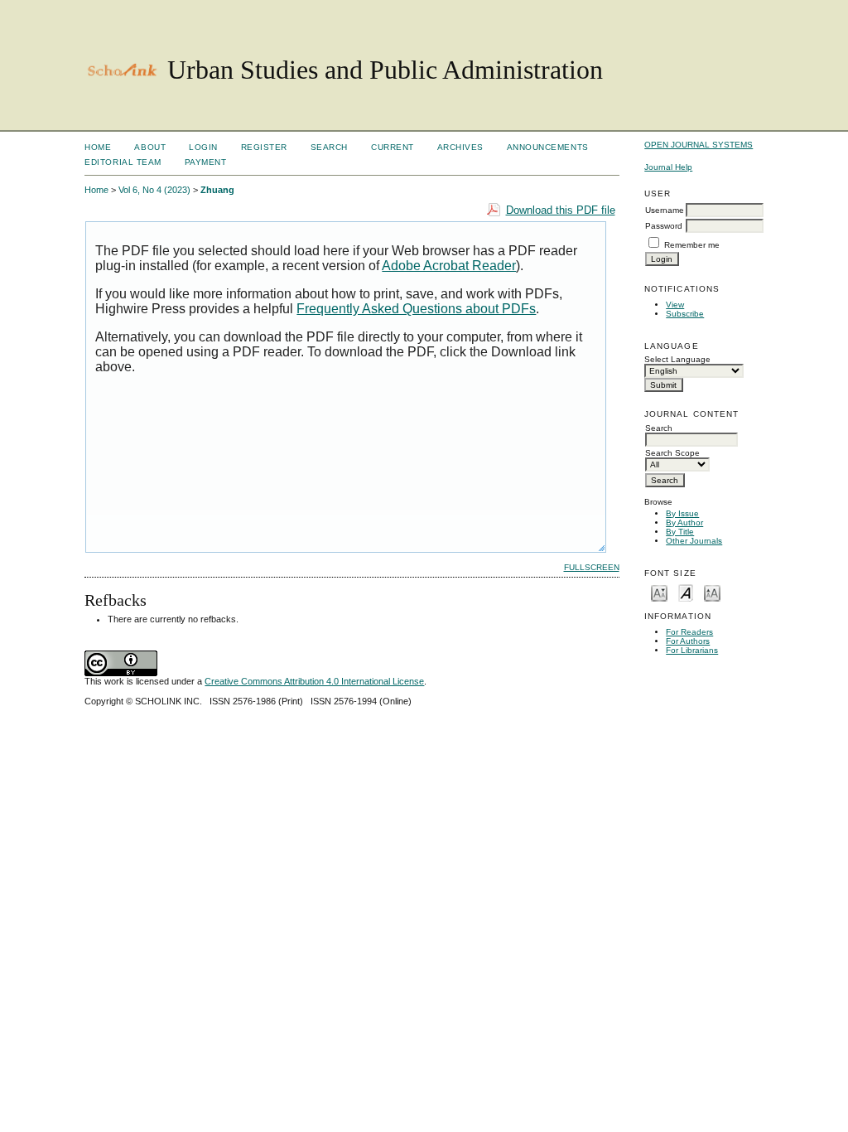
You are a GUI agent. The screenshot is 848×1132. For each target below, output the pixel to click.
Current (392, 147)
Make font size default (685, 592)
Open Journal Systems (698, 144)
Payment (206, 162)
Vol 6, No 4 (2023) (154, 190)
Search (329, 147)
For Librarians (692, 650)
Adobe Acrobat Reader (449, 266)
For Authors (688, 641)
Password (663, 225)
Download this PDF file (560, 210)
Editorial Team (122, 162)
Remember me (692, 244)
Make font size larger (712, 592)
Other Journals (694, 540)
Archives (460, 147)
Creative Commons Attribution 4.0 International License (314, 681)
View (675, 304)
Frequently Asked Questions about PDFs (416, 309)
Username (664, 210)
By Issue (682, 513)
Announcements (548, 147)
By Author (684, 522)
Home (97, 147)
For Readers (689, 631)
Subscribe (685, 313)
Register (264, 147)
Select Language (677, 359)
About (150, 147)
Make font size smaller (659, 592)
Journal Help (668, 167)
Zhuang (217, 190)
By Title (680, 531)
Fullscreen (591, 567)
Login (203, 147)
